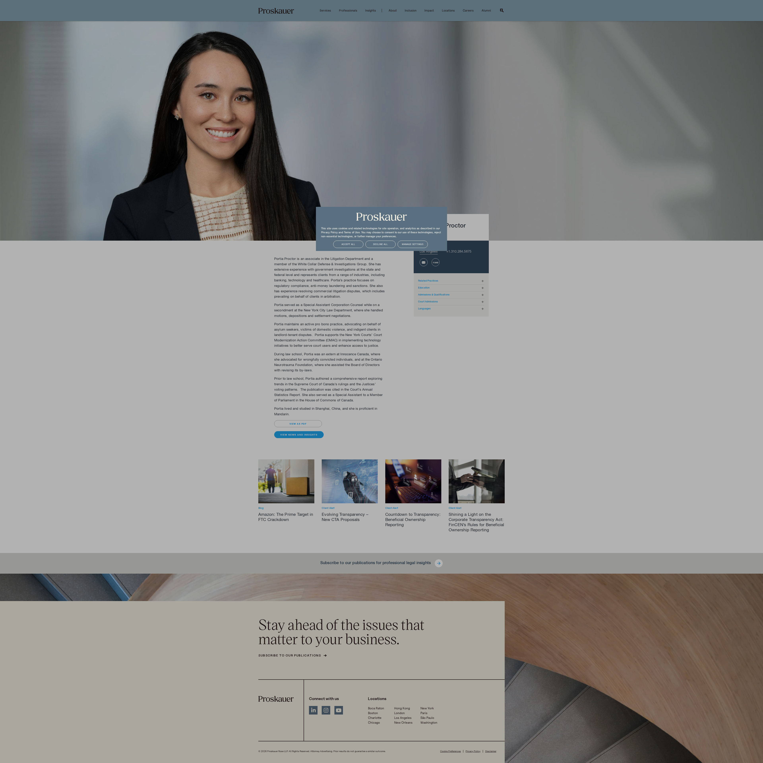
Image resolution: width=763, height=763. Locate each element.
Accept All (348, 244)
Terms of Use (352, 232)
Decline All (380, 244)
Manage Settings (412, 244)
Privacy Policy (329, 232)
